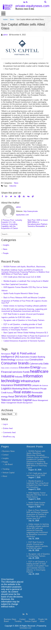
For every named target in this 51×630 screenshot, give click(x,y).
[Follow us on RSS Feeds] (27, 2)
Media (26, 388)
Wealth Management (24, 403)
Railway (10, 393)
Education (24, 367)
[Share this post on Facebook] (2, 196)
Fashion (43, 368)
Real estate (22, 392)
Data (45, 363)
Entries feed (8, 428)
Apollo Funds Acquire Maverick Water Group (20, 293)
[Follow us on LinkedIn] (24, 2)
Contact (5, 455)
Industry (19, 377)
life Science (43, 385)
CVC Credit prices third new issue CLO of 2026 (22, 277)
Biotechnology (8, 359)
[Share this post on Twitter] (11, 196)
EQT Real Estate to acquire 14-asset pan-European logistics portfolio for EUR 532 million (37, 545)
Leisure (35, 385)
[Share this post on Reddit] (19, 196)
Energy (35, 367)
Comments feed (9, 432)
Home (5, 19)
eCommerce (14, 368)
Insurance (7, 385)
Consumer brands (15, 363)
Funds (26, 372)
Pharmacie (34, 388)
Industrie (12, 186)
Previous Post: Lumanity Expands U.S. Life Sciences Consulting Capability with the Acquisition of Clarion (11, 224)
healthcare (39, 371)
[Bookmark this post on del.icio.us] (32, 196)
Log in (5, 424)
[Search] (45, 2)
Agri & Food (19, 353)
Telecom (6, 399)
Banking (41, 357)
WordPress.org (9, 437)
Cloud (26, 360)
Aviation (33, 357)
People (5, 253)
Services (21, 396)
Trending (5, 469)
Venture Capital (22, 399)
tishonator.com (25, 628)
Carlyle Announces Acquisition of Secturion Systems (24, 341)
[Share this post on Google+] (6, 196)
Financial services (11, 371)
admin (5, 35)
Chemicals (20, 360)
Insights (6, 245)
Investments (22, 385)
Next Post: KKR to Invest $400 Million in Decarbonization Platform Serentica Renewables (38, 223)
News (12, 19)
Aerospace (5, 354)
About (4, 476)
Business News (8, 451)
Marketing (17, 388)
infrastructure (30, 381)
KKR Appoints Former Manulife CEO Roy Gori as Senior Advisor (37, 495)
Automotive (25, 357)
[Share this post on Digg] (28, 196)
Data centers (5, 368)
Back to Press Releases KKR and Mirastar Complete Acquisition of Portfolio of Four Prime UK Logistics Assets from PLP (24, 300)
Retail (11, 396)
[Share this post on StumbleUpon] (24, 196)
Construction (36, 359)
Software (34, 396)
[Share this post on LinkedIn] (15, 196)
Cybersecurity (36, 363)
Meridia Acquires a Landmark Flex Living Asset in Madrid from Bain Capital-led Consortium (37, 484)
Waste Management (40, 400)
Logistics (6, 388)
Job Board (8, 464)
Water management (8, 403)
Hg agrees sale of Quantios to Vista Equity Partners (24, 320)
